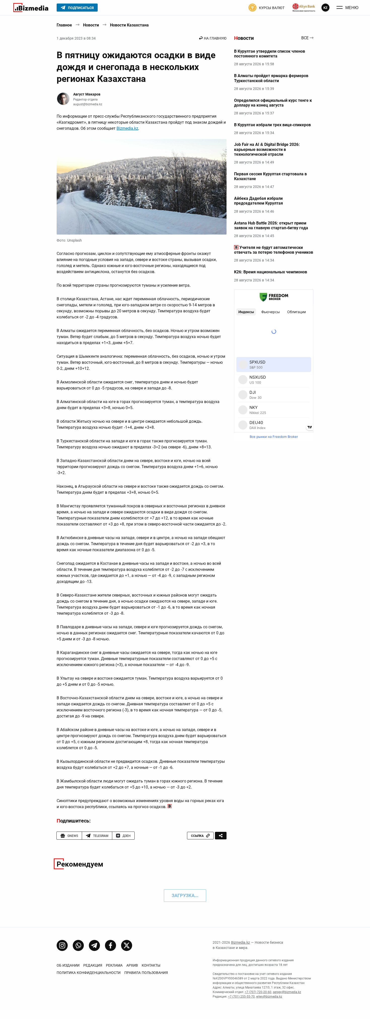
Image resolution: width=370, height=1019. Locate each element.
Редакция (92, 965)
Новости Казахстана (129, 25)
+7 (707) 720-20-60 (258, 992)
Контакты (151, 965)
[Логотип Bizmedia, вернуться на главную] (30, 7)
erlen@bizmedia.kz (269, 996)
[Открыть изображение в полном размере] (142, 187)
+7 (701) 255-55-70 (241, 996)
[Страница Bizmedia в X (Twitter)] (126, 945)
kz (325, 8)
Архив (132, 965)
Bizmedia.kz (127, 128)
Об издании (68, 965)
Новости (91, 25)
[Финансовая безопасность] (303, 7)
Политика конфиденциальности (89, 972)
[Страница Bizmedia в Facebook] (110, 945)
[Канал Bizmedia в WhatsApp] (78, 945)
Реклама (114, 965)
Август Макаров (86, 94)
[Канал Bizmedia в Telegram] (94, 945)
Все (305, 38)
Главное (64, 25)
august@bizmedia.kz (87, 104)
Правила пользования (146, 972)
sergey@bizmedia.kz (287, 992)
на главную (215, 38)
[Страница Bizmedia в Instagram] (62, 945)
